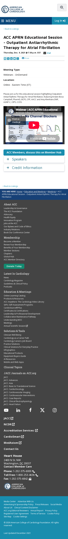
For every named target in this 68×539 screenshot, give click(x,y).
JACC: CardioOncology (14, 389)
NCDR (7, 424)
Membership (12, 237)
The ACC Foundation (13, 211)
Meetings (52, 191)
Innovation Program (13, 220)
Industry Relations (12, 229)
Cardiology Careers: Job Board (17, 341)
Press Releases (42, 504)
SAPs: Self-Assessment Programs (18, 304)
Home (19, 191)
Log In (58, 20)
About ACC (10, 204)
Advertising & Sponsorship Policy (18, 504)
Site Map (7, 516)
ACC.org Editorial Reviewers (16, 510)
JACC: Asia (8, 383)
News (6, 277)
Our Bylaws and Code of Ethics (17, 226)
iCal (49, 53)
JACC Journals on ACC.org (20, 373)
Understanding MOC (13, 320)
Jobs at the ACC (11, 223)
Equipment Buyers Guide (15, 356)
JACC (6, 377)
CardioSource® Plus (13, 307)
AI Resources (9, 359)
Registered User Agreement (16, 513)
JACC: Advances (11, 380)
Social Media (56, 504)
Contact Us (11, 449)
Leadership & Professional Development (22, 313)
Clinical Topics (13, 367)
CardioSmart (12, 436)
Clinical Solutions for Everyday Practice (21, 347)
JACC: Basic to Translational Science (19, 386)
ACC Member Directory (14, 259)
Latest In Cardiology (16, 273)
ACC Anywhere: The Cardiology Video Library (24, 301)
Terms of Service (38, 513)
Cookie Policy (53, 513)
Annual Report (37, 510)
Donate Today (14, 266)
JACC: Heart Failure (12, 404)
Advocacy (8, 214)
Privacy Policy (51, 510)
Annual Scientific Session (14, 326)
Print (27, 58)
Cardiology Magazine (13, 280)
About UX (8, 507)
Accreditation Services (19, 430)
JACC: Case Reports (12, 398)
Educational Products (13, 353)
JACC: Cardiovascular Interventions (19, 395)
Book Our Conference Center (17, 232)
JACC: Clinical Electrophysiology (18, 401)
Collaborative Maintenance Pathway (20, 316)
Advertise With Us (26, 501)
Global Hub (9, 256)
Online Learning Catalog (14, 295)
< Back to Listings (11, 29)
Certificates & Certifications (16, 310)
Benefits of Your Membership (17, 247)
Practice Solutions (12, 344)
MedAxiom (11, 443)
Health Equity (9, 217)
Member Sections (11, 250)
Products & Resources (14, 298)
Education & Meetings (17, 291)
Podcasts (8, 286)
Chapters (8, 253)
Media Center (10, 501)
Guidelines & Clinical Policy (16, 283)
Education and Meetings (35, 191)
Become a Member (12, 241)
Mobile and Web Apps (14, 362)
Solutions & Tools (14, 331)
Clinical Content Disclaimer (26, 507)
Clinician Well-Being (12, 335)
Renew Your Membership (15, 244)
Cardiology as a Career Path (16, 338)
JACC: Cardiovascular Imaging (17, 392)
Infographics (9, 350)
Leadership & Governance (15, 208)
